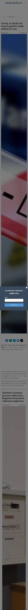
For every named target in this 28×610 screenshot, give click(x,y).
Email (6, 297)
